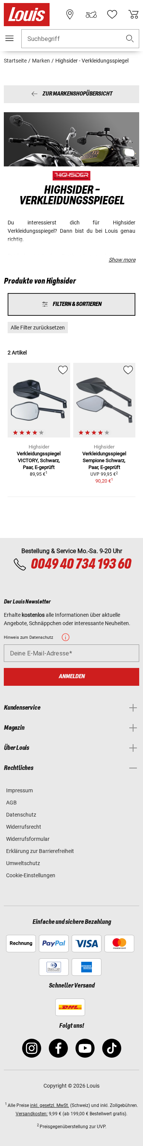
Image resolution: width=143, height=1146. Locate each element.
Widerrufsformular (28, 839)
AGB (11, 803)
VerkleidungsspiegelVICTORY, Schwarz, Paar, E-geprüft (39, 460)
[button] (130, 39)
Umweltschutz (23, 863)
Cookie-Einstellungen (30, 875)
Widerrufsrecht (23, 827)
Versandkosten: (32, 1113)
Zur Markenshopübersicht (77, 94)
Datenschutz (21, 815)
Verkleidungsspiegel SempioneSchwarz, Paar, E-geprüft (104, 460)
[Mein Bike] (91, 14)
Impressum (19, 790)
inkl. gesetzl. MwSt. (49, 1105)
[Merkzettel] (112, 14)
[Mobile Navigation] (9, 38)
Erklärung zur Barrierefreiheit (40, 851)
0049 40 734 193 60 (81, 564)
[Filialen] (70, 14)
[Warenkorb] (133, 14)
